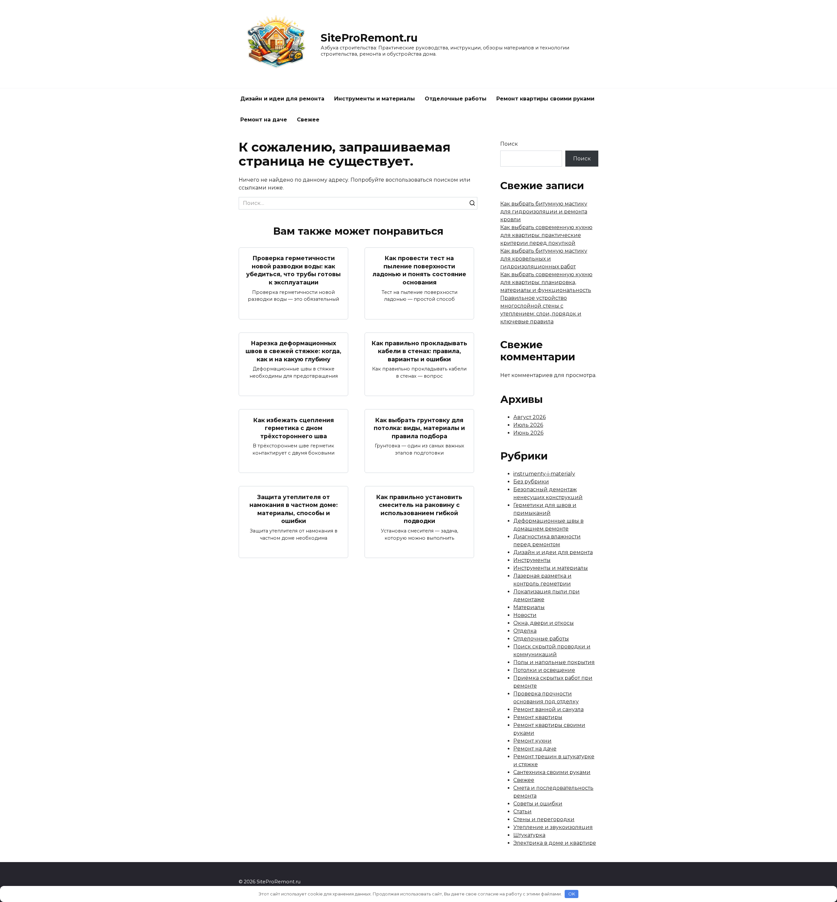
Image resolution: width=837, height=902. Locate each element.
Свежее (308, 120)
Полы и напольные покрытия (554, 662)
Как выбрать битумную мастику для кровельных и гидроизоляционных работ (543, 259)
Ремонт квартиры (537, 717)
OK (571, 893)
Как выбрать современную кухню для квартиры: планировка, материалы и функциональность (546, 282)
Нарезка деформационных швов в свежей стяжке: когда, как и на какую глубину (293, 351)
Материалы (529, 607)
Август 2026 (529, 417)
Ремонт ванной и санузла (548, 709)
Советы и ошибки (537, 804)
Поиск (509, 144)
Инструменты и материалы (374, 99)
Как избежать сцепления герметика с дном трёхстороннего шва (293, 427)
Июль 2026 (528, 425)
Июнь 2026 (528, 433)
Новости (525, 615)
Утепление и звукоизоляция (553, 827)
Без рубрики (531, 481)
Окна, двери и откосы (543, 623)
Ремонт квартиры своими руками (545, 99)
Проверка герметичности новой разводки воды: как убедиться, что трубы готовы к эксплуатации (293, 270)
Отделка (525, 631)
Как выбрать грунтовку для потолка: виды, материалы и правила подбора (419, 427)
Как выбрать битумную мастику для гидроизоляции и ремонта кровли (543, 212)
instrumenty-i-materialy (544, 474)
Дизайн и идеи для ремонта (282, 99)
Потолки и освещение (544, 670)
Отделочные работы (456, 99)
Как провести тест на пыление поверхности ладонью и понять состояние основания (419, 270)
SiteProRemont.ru (369, 37)
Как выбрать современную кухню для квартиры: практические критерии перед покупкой (546, 235)
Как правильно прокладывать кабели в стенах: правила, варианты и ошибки (419, 351)
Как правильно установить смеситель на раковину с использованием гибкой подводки (419, 508)
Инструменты (532, 560)
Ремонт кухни (532, 741)
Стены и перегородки (543, 819)
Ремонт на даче (263, 120)
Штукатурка (529, 835)
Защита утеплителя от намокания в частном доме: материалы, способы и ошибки (293, 508)
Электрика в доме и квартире (554, 843)
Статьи (522, 811)
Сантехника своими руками (551, 772)
